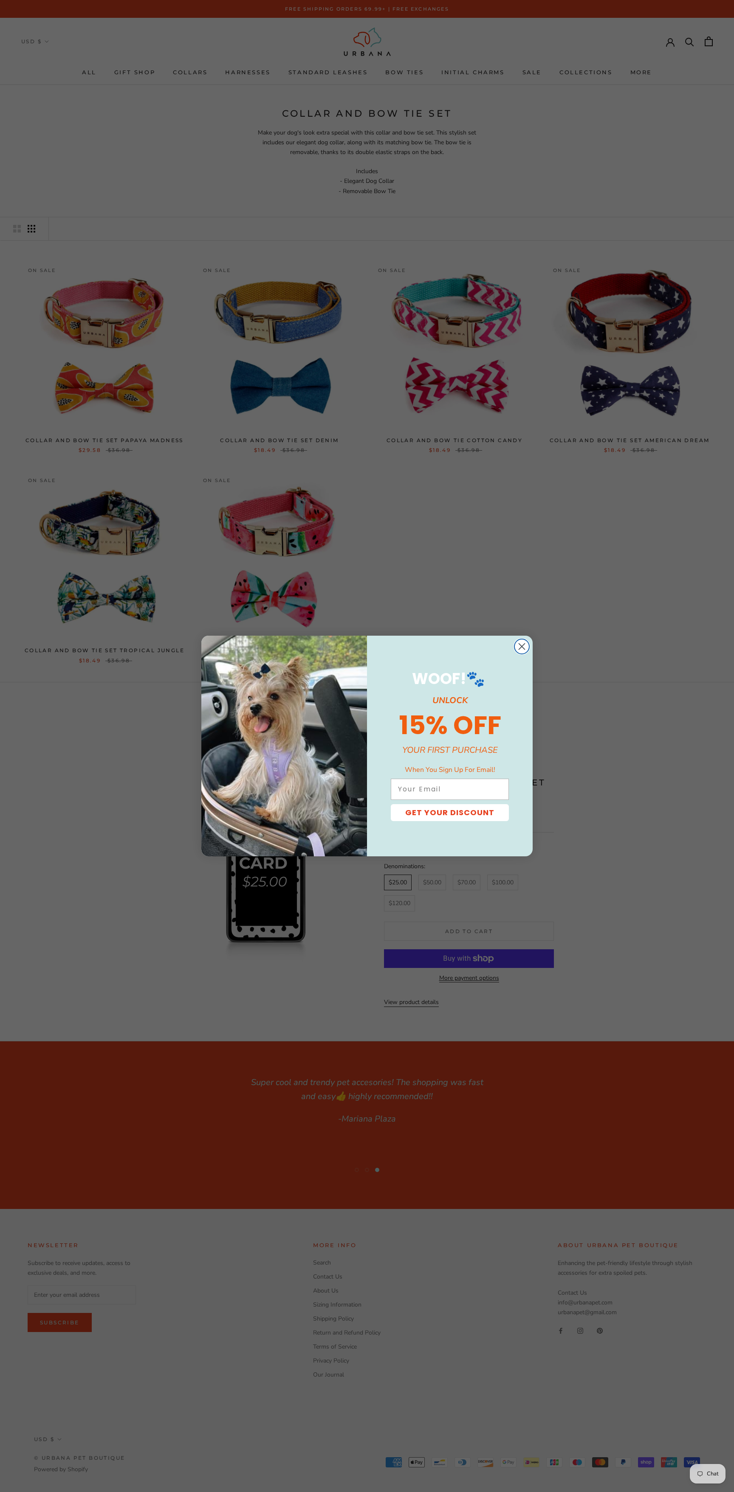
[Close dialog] (521, 646)
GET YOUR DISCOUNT (449, 812)
